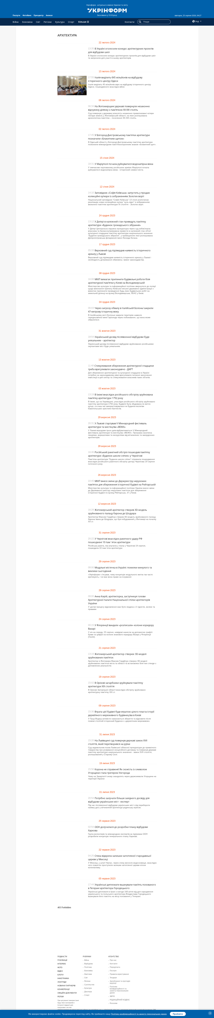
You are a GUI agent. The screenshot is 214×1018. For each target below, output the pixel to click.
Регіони (48, 22)
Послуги (16, 15)
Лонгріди (62, 982)
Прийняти (178, 1014)
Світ (38, 22)
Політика (88, 967)
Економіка (27, 22)
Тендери (113, 978)
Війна (16, 22)
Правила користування (119, 974)
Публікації (62, 960)
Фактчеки (88, 974)
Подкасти (62, 957)
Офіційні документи (67, 993)
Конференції (63, 989)
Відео (60, 971)
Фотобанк (27, 15)
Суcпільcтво (89, 985)
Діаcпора (88, 992)
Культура (59, 22)
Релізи (61, 997)
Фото (60, 967)
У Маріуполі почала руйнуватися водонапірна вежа (124, 164)
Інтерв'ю (62, 964)
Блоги (60, 975)
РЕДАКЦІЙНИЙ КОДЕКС (120, 1000)
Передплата (115, 967)
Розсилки (113, 1003)
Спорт (71, 22)
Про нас (113, 960)
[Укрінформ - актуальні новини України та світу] (107, 10)
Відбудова (88, 964)
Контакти (129, 22)
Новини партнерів (66, 986)
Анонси (49, 15)
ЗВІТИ (112, 996)
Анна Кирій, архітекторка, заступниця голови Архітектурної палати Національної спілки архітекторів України (119, 600)
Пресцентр (39, 15)
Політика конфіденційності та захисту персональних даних (119, 990)
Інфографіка (63, 978)
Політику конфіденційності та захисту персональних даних (139, 1014)
